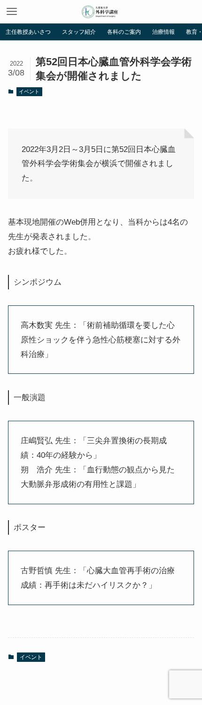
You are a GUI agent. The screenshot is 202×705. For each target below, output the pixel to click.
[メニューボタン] (11, 11)
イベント (29, 91)
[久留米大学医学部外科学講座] (100, 11)
